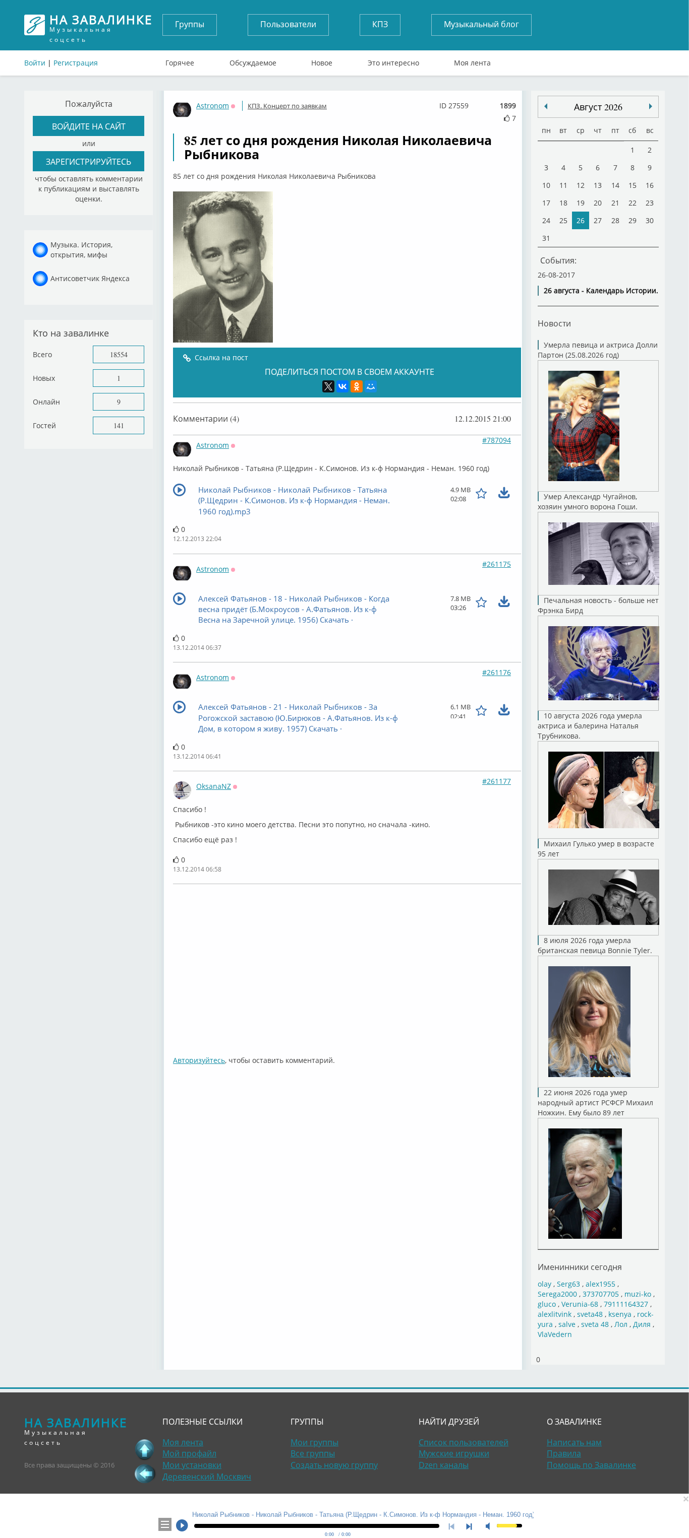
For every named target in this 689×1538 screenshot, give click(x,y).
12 (581, 185)
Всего (42, 354)
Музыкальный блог (481, 24)
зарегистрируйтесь (88, 161)
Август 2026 (598, 107)
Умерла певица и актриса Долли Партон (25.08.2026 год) (598, 350)
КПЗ (380, 24)
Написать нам (574, 1442)
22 (632, 203)
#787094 (496, 440)
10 (546, 185)
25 (563, 220)
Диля (642, 1324)
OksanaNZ (213, 786)
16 (650, 185)
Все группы (313, 1453)
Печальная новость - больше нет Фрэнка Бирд (598, 605)
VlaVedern (555, 1334)
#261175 (496, 564)
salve (567, 1324)
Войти (34, 63)
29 (632, 220)
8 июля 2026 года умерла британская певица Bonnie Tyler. (595, 945)
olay (544, 1284)
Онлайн (46, 402)
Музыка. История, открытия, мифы (81, 249)
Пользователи (288, 24)
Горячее (179, 60)
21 (615, 203)
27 (598, 220)
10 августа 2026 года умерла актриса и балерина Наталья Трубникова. (590, 726)
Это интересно (393, 60)
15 (632, 185)
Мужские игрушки (454, 1453)
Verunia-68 (579, 1304)
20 (598, 203)
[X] (328, 386)
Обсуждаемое (252, 60)
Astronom (212, 105)
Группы (189, 24)
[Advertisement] (347, 964)
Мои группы (314, 1442)
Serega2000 (557, 1294)
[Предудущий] (650, 106)
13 (598, 185)
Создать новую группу (334, 1464)
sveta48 (590, 1314)
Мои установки (191, 1464)
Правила (564, 1453)
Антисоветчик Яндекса (90, 278)
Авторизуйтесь (199, 1060)
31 (546, 238)
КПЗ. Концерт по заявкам (287, 105)
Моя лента (472, 60)
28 (615, 220)
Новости (554, 323)
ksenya (619, 1314)
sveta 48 (595, 1324)
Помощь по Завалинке (591, 1464)
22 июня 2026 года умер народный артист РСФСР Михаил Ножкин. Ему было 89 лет (595, 1102)
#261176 (496, 672)
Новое (321, 60)
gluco (547, 1304)
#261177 (496, 781)
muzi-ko (637, 1294)
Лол (620, 1324)
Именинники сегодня (580, 1266)
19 (581, 203)
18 (563, 203)
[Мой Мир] (371, 386)
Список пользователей (463, 1442)
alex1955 (600, 1284)
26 (581, 220)
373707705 (601, 1294)
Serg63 (568, 1284)
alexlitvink (554, 1314)
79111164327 (626, 1304)
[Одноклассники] (357, 386)
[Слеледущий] (545, 106)
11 (563, 185)
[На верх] (145, 1449)
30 (650, 220)
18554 (119, 354)
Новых (44, 378)
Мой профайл (189, 1453)
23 (650, 203)
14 (615, 185)
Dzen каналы (444, 1464)
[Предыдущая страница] (145, 1473)
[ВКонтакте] (342, 386)
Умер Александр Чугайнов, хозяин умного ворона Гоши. (588, 501)
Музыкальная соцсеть (100, 25)
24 (546, 220)
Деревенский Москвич (206, 1476)
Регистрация (75, 63)
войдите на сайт (89, 126)
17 (546, 203)
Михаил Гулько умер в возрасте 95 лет (596, 848)
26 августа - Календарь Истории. (601, 290)
